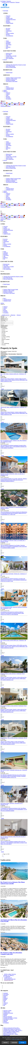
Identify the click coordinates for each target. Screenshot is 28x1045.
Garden (3, 334)
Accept (22, 1042)
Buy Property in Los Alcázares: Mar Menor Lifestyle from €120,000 (13, 882)
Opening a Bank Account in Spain (13, 77)
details (2, 389)
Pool (7, 32)
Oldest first (3, 355)
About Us (5, 91)
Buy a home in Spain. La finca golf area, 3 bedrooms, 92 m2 (14, 705)
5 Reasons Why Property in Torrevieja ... (12, 1029)
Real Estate (5, 10)
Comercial (5, 1002)
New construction (10, 58)
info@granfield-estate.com (9, 979)
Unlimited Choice (10, 89)
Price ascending (4, 354)
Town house (8, 44)
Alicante (8, 20)
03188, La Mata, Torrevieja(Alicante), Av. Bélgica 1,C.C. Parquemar (9, 975)
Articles (5, 90)
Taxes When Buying (10, 66)
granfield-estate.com (8, 980)
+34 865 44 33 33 (5, 315)
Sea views (8, 28)
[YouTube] (3, 987)
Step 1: (7, 86)
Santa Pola (5, 1020)
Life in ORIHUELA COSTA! (9, 1032)
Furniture (4, 335)
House (4, 1000)
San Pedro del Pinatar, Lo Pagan (10, 1017)
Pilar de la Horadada (7, 1016)
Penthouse (8, 47)
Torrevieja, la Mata (7, 1010)
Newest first (3, 352)
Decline (5, 1042)
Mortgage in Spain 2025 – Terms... (10, 1034)
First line (8, 29)
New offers (8, 54)
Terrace (3, 330)
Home (2, 220)
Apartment (8, 42)
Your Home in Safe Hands (11, 81)
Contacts (8, 94)
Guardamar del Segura (11, 19)
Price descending (12, 354)
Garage (4, 1004)
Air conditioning (9, 35)
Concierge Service (10, 87)
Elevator (8, 34)
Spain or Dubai (6, 1035)
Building (5, 999)
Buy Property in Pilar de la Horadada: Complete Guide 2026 (11, 953)
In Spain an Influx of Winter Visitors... (11, 1031)
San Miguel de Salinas (8, 1019)
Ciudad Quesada (9, 23)
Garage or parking (10, 33)
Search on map (9, 57)
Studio (7, 41)
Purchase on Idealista (10, 80)
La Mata (8, 17)
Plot (7, 48)
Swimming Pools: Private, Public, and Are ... (12, 1030)
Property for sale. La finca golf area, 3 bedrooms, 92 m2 (13, 673)
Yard (3, 342)
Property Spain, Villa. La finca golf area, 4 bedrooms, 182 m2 (14, 737)
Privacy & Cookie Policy (16, 1039)
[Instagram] (3, 985)
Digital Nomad (9, 72)
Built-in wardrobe (6, 339)
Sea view (4, 338)
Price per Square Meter (11, 67)
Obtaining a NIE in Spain (11, 79)
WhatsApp (12, 2)
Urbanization (9, 30)
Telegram (17, 2)
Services (5, 59)
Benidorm (8, 22)
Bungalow (8, 43)
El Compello (6, 1022)
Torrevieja (8, 15)
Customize (14, 1042)
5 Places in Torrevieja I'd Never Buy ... (11, 1028)
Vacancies (9, 1)
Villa (7, 45)
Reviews (8, 96)
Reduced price (9, 53)
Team (7, 95)
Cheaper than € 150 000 (11, 56)
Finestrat (5, 1021)
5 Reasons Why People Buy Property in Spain (16, 64)
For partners (8, 98)
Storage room (5, 331)
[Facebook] (3, 986)
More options (3, 327)
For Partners (3, 1)
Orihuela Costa (9, 18)
